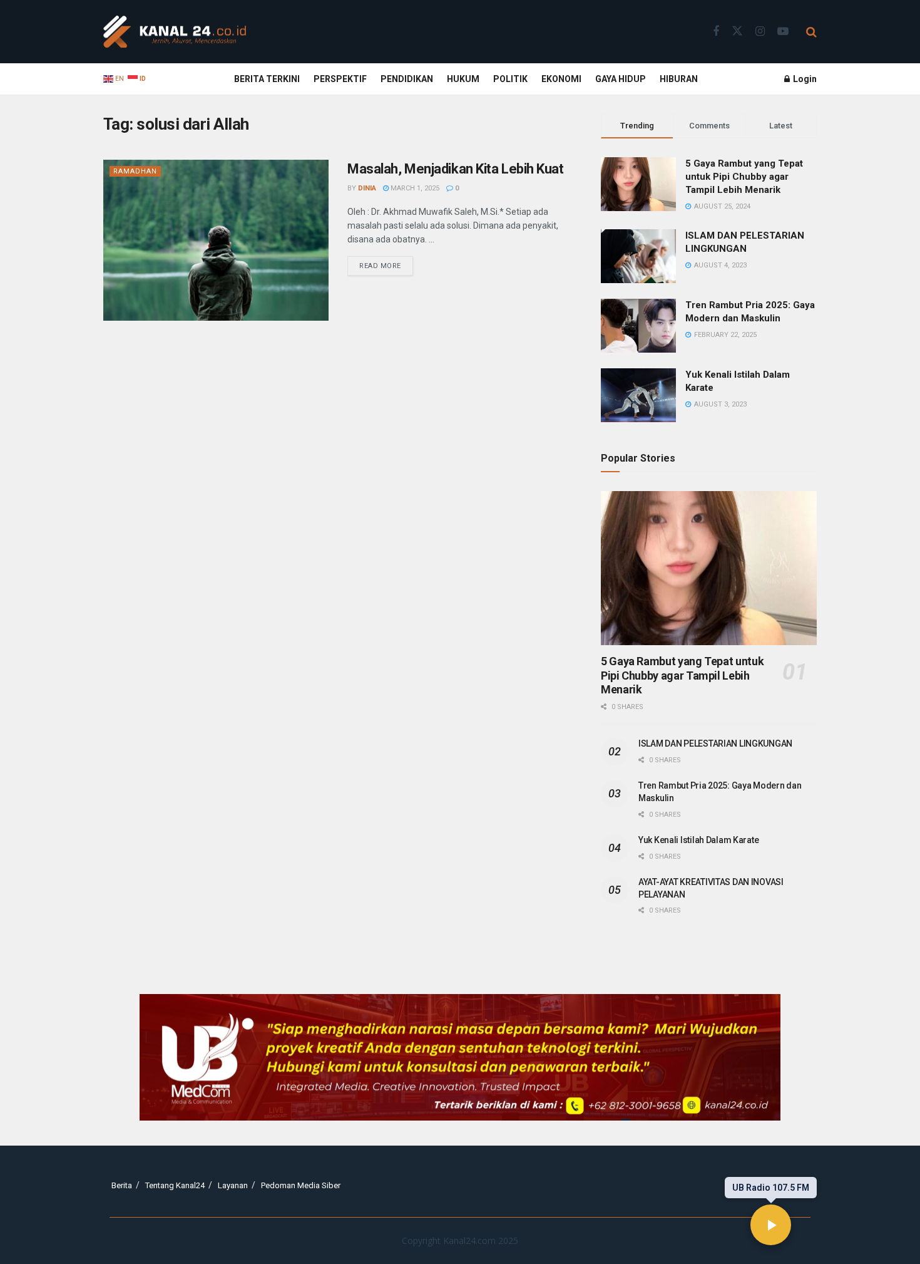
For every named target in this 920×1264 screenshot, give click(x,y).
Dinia (367, 188)
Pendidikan (407, 79)
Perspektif (340, 79)
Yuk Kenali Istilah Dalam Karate (698, 840)
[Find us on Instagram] (760, 31)
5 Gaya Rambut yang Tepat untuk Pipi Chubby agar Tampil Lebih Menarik (744, 176)
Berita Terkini (267, 79)
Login (804, 79)
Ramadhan (135, 171)
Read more (386, 263)
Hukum (463, 79)
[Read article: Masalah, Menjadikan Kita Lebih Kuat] (216, 240)
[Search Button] (811, 32)
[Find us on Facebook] (716, 31)
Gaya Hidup (620, 79)
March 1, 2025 (414, 188)
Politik (510, 79)
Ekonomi (561, 79)
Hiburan (679, 79)
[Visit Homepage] (174, 32)
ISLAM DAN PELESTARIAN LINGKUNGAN (715, 743)
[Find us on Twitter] (737, 31)
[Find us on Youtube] (783, 31)
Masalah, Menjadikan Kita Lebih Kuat (455, 169)
